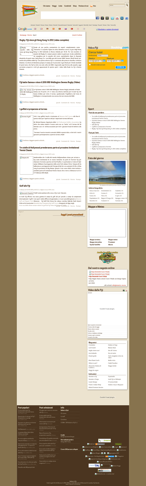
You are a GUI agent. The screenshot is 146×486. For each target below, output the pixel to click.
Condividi (67, 6)
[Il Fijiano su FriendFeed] (126, 19)
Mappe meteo (112, 240)
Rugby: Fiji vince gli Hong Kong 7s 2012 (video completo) (44, 40)
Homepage (23, 35)
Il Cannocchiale (112, 382)
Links (60, 6)
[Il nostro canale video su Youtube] (117, 19)
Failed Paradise (112, 363)
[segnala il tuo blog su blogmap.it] (98, 458)
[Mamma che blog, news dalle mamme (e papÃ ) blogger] (109, 443)
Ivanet (23, 44)
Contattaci (64, 419)
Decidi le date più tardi (98, 65)
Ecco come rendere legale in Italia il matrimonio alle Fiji (47, 449)
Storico (29, 35)
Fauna (91, 196)
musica (124, 285)
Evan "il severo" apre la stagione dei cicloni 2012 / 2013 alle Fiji (27, 456)
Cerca (120, 67)
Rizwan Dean (112, 348)
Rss (94, 6)
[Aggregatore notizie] (100, 443)
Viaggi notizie (112, 366)
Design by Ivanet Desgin (67, 436)
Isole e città (75, 25)
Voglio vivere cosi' (94, 350)
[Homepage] (29, 17)
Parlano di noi (83, 6)
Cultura (50, 25)
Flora (102, 196)
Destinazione (93, 55)
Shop (75, 6)
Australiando (93, 353)
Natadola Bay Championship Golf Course (46, 203)
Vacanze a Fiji (93, 376)
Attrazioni (33, 25)
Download (69, 25)
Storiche (92, 201)
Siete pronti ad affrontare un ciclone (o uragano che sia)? (47, 455)
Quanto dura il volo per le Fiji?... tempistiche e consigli (26, 417)
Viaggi (54, 6)
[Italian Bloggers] (95, 453)
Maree (110, 245)
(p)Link (58, 76)
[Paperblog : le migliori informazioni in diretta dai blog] (94, 465)
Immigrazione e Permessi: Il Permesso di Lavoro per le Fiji (47, 427)
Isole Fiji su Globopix (114, 379)
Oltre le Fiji (85, 25)
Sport (90, 25)
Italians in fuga (112, 345)
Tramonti (104, 201)
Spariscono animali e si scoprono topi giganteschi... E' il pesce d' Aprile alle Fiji (27, 445)
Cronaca (42, 25)
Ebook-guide (92, 356)
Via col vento (112, 353)
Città (91, 193)
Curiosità (55, 25)
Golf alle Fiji (25, 186)
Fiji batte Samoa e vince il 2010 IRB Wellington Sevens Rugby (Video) (50, 82)
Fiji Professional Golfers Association (67, 122)
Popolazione (93, 198)
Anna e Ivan (93, 191)
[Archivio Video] (123, 290)
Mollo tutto (111, 360)
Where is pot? (93, 363)
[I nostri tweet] (112, 19)
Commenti (64, 76)
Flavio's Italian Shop (95, 385)
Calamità (38, 25)
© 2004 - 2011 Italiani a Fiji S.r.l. (69, 422)
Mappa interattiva (96, 242)
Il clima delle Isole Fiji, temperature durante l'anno (26, 411)
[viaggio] (115, 446)
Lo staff (63, 416)
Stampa (78, 76)
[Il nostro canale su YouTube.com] (127, 290)
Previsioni (111, 242)
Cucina (46, 25)
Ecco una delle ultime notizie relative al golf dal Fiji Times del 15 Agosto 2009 (42, 205)
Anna (22, 113)
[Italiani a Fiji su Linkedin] (122, 19)
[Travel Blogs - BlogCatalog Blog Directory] (103, 450)
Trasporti (100, 25)
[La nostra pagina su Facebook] (97, 19)
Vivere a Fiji (113, 25)
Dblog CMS (64, 442)
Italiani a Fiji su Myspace (115, 385)
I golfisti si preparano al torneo (33, 109)
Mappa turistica (95, 240)
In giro (117, 196)
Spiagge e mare (120, 198)
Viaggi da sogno (93, 370)
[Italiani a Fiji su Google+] (102, 19)
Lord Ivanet (92, 348)
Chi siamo (46, 6)
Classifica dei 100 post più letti (26, 467)
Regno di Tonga (106, 198)
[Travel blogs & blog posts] (110, 456)
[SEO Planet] (113, 453)
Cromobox (92, 345)
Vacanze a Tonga (94, 379)
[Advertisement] (68, 15)
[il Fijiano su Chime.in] (107, 19)
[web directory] (105, 470)
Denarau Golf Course (66, 116)
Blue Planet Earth (94, 360)
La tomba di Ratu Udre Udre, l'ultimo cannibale (26, 433)
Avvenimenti (105, 191)
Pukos (69, 442)
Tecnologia (94, 25)
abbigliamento (116, 285)
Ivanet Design (93, 382)
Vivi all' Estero (112, 350)
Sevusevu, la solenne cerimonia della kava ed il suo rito (27, 423)
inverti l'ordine (77, 35)
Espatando (111, 376)
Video (108, 25)
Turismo (104, 25)
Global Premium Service (96, 387)
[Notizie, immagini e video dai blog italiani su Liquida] (105, 465)
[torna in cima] (18, 215)
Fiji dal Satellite (95, 245)
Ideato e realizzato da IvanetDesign (73, 484)
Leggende (80, 25)
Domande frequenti (62, 25)
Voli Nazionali (22, 429)
